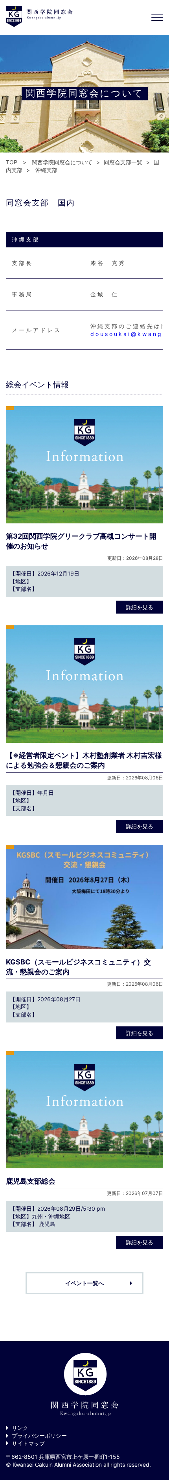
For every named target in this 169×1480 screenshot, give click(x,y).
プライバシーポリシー (39, 1435)
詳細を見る (139, 607)
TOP (11, 162)
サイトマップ (28, 1443)
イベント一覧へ (84, 1283)
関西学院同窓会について (62, 162)
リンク (20, 1427)
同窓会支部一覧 (123, 162)
